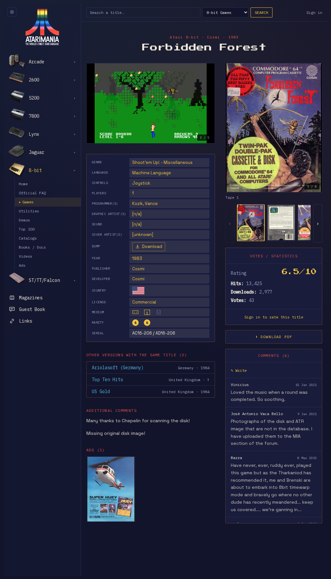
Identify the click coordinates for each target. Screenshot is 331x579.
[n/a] (137, 214)
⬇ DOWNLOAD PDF (274, 336)
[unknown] (142, 234)
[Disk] (147, 312)
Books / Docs (32, 247)
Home (23, 183)
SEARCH (261, 12)
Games (26, 201)
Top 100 (27, 229)
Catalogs (28, 238)
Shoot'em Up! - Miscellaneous (162, 162)
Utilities (29, 211)
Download (152, 246)
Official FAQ (32, 192)
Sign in (314, 12)
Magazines (30, 298)
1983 (137, 258)
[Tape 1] (251, 222)
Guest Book (32, 309)
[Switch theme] (11, 11)
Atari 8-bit (184, 37)
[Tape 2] (281, 222)
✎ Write (239, 370)
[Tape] (135, 312)
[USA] (138, 290)
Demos (24, 220)
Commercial (144, 302)
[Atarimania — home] (42, 26)
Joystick (141, 183)
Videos (25, 256)
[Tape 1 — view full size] (274, 127)
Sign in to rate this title (273, 317)
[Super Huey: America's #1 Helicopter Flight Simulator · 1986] (110, 489)
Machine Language (151, 173)
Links (25, 321)
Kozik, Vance (145, 203)
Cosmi (138, 269)
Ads (22, 265)
